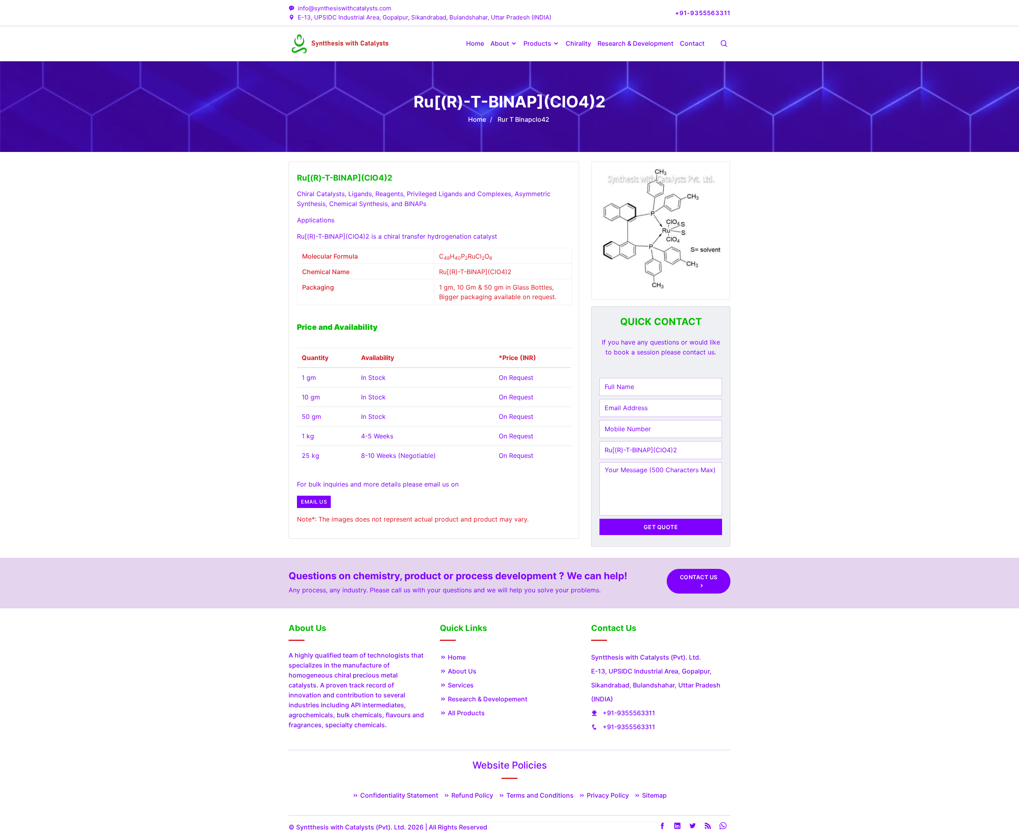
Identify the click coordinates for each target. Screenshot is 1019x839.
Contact (692, 43)
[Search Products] (724, 43)
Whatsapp (722, 825)
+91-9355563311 (629, 713)
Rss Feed (707, 825)
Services (460, 685)
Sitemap (653, 795)
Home (475, 43)
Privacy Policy (607, 795)
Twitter (692, 825)
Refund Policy (471, 795)
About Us (461, 671)
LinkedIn (677, 825)
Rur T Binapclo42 (523, 119)
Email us (314, 501)
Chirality (578, 43)
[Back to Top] (987, 809)
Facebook (662, 825)
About (500, 43)
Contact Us (699, 577)
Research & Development (635, 43)
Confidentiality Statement (398, 795)
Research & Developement (486, 699)
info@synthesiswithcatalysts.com (344, 8)
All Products (465, 713)
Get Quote (661, 527)
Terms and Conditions (539, 795)
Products (538, 43)
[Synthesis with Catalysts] (340, 43)
